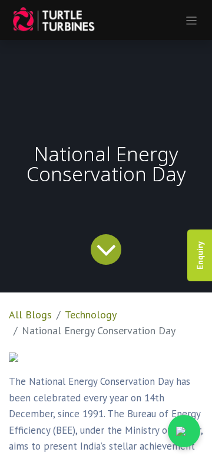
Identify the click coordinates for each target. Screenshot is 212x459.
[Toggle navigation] (192, 20)
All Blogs (30, 314)
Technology (91, 314)
